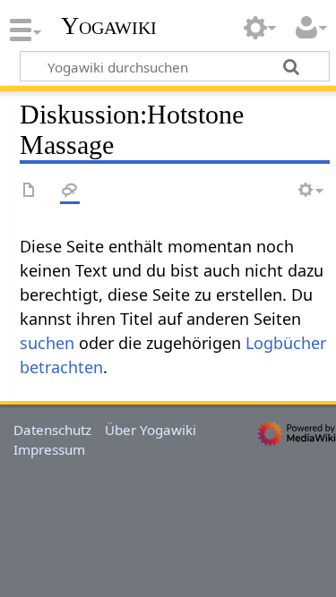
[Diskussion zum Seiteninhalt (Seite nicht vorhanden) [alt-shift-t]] (70, 191)
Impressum (49, 449)
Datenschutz (52, 430)
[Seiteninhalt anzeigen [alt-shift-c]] (29, 191)
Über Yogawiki (150, 430)
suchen (47, 343)
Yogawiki (109, 25)
